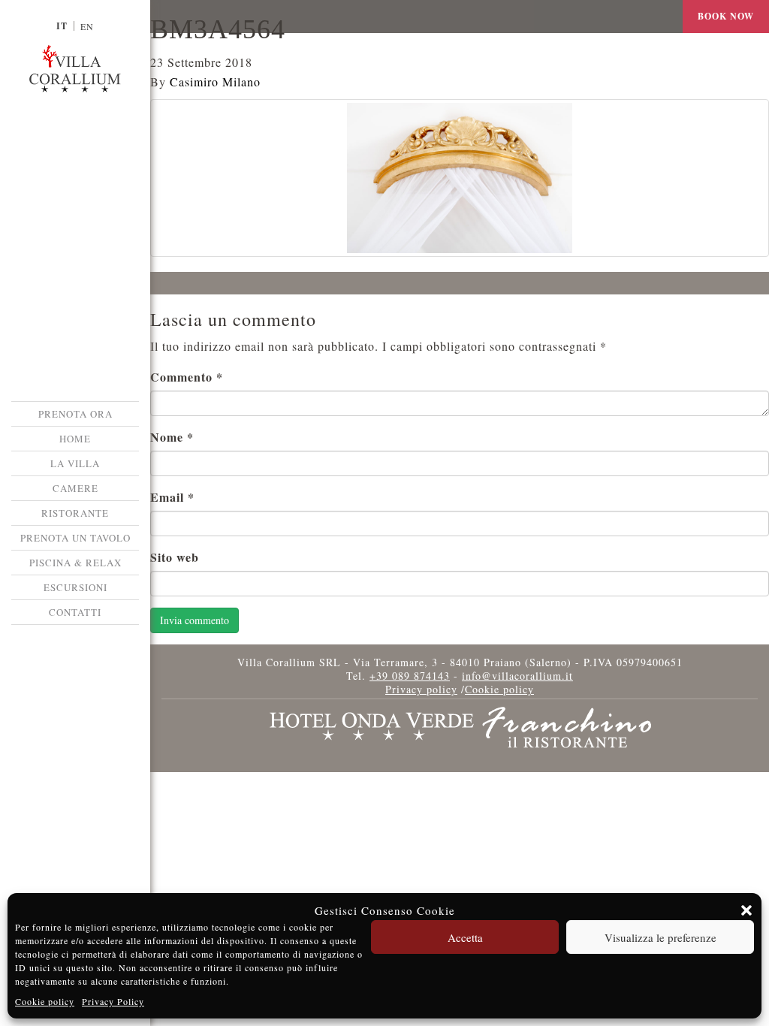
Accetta (465, 937)
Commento (186, 376)
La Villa (75, 463)
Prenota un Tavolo (75, 538)
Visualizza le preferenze (660, 937)
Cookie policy (44, 1001)
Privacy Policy (113, 1001)
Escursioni (75, 587)
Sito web (174, 557)
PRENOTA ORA (75, 414)
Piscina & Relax (75, 562)
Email (172, 496)
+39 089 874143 (409, 675)
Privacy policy (421, 689)
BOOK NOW (726, 16)
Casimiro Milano (215, 81)
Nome (172, 436)
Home (75, 438)
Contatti (75, 612)
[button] (746, 910)
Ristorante (75, 513)
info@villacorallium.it (517, 675)
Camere (75, 488)
